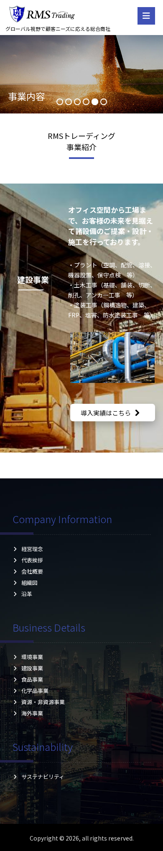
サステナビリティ (42, 777)
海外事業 (32, 713)
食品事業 (32, 679)
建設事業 (32, 668)
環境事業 (32, 657)
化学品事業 (34, 691)
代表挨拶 (32, 560)
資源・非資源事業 (43, 702)
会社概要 (32, 571)
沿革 (32, 594)
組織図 (32, 583)
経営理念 (32, 549)
